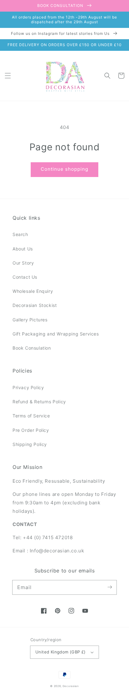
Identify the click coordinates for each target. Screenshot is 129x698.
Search (20, 234)
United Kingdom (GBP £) (60, 651)
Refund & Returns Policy (39, 401)
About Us (23, 248)
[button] (8, 76)
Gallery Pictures (30, 319)
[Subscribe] (109, 587)
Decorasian (71, 686)
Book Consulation (32, 348)
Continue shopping (64, 169)
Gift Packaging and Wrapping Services (56, 333)
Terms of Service (31, 415)
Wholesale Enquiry (33, 291)
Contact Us (25, 277)
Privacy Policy (28, 387)
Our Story (23, 263)
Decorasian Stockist (35, 305)
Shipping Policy (30, 444)
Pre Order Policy (31, 430)
